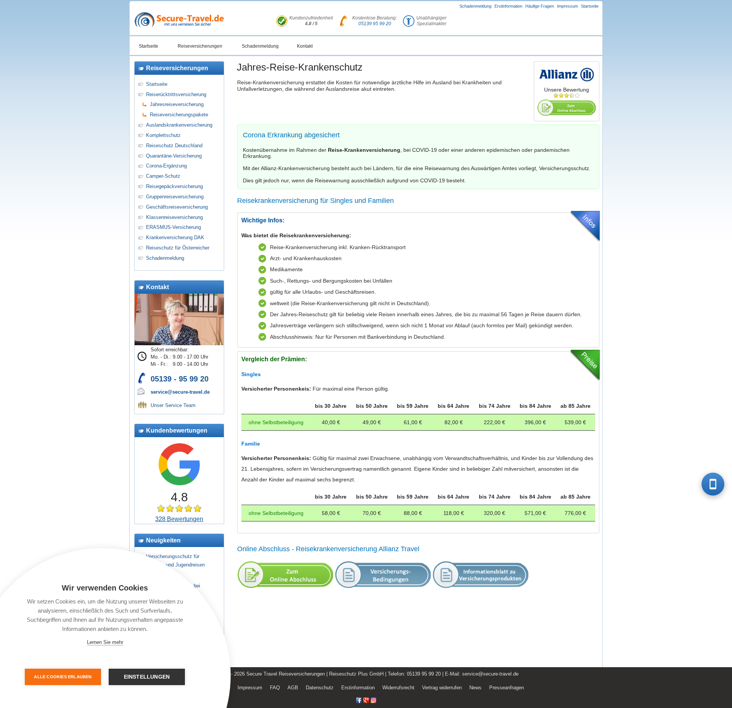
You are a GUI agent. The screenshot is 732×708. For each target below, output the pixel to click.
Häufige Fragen (539, 6)
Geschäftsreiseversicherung (177, 207)
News (475, 687)
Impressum (567, 6)
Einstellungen (147, 677)
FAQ (275, 687)
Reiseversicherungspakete (179, 114)
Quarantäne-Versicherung (174, 156)
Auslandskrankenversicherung (179, 125)
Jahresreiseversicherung (177, 104)
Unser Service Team (173, 405)
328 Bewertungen (179, 519)
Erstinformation (508, 6)
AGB (292, 687)
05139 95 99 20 (374, 23)
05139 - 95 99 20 (180, 379)
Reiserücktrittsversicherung (176, 94)
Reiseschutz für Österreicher (177, 248)
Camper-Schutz (163, 176)
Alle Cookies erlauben (63, 676)
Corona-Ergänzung (166, 166)
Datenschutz (320, 687)
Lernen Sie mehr (105, 642)
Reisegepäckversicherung (174, 186)
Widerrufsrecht (398, 687)
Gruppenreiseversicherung (175, 197)
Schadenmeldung (475, 6)
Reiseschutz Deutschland (174, 145)
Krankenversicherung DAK (175, 237)
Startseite (590, 6)
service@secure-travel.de (180, 392)
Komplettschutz (163, 135)
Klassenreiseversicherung (174, 217)
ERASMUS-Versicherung (173, 227)
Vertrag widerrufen (442, 687)
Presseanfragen (506, 687)
